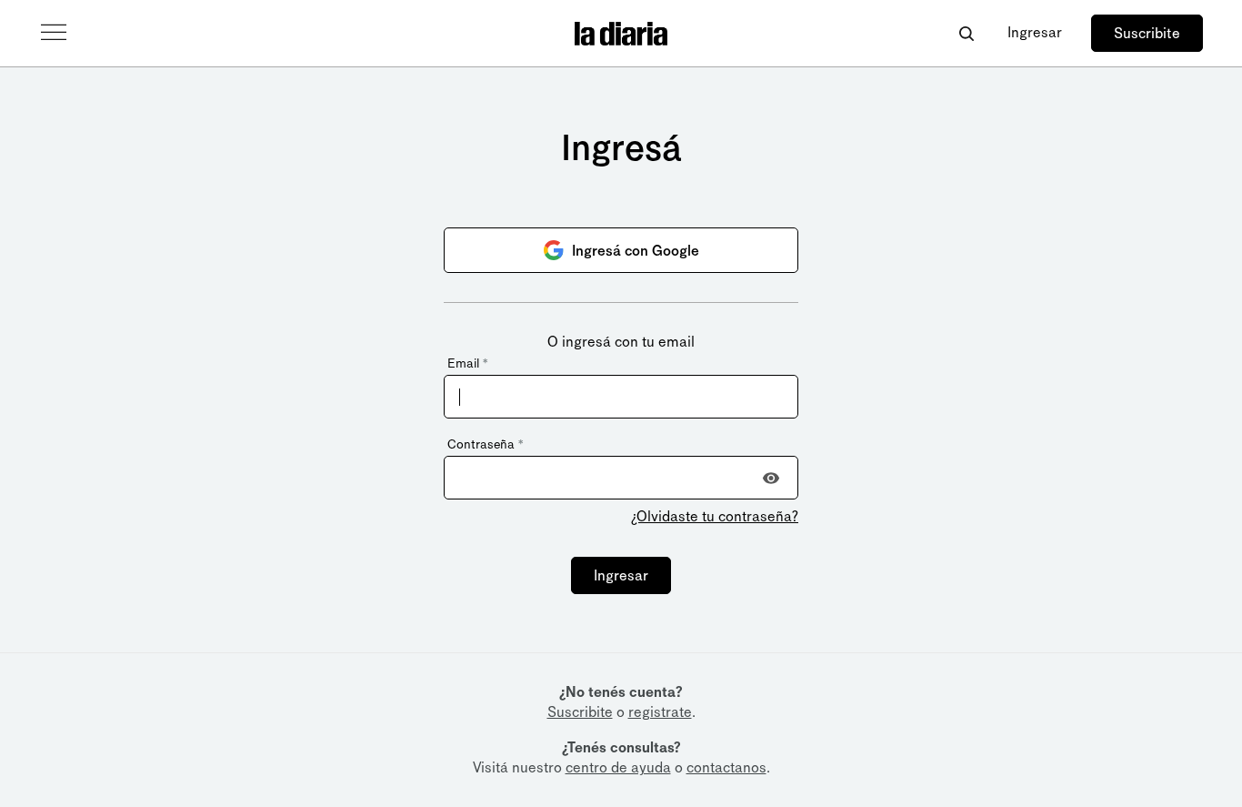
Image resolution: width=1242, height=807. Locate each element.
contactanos (726, 767)
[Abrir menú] (53, 32)
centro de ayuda (618, 767)
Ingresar (1034, 32)
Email (467, 363)
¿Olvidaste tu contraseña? (714, 516)
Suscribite (1147, 33)
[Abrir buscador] (966, 33)
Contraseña (485, 444)
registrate (660, 712)
